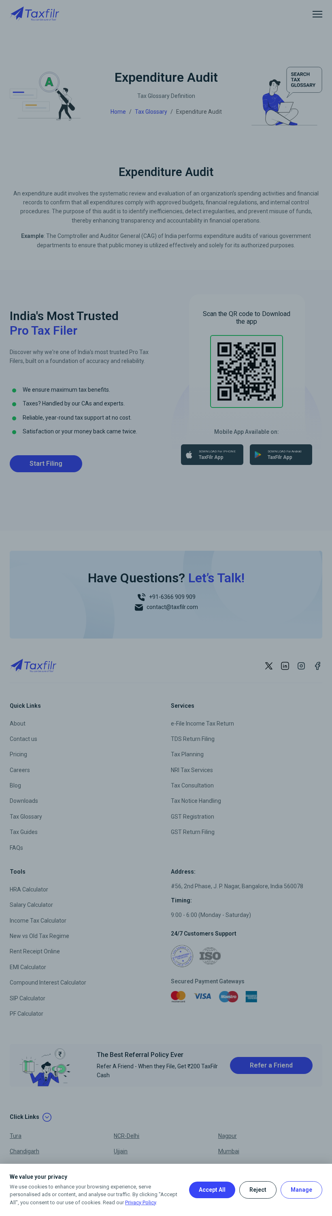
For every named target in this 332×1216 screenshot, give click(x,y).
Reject (257, 1189)
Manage (301, 1189)
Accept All (212, 1189)
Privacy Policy (140, 1202)
